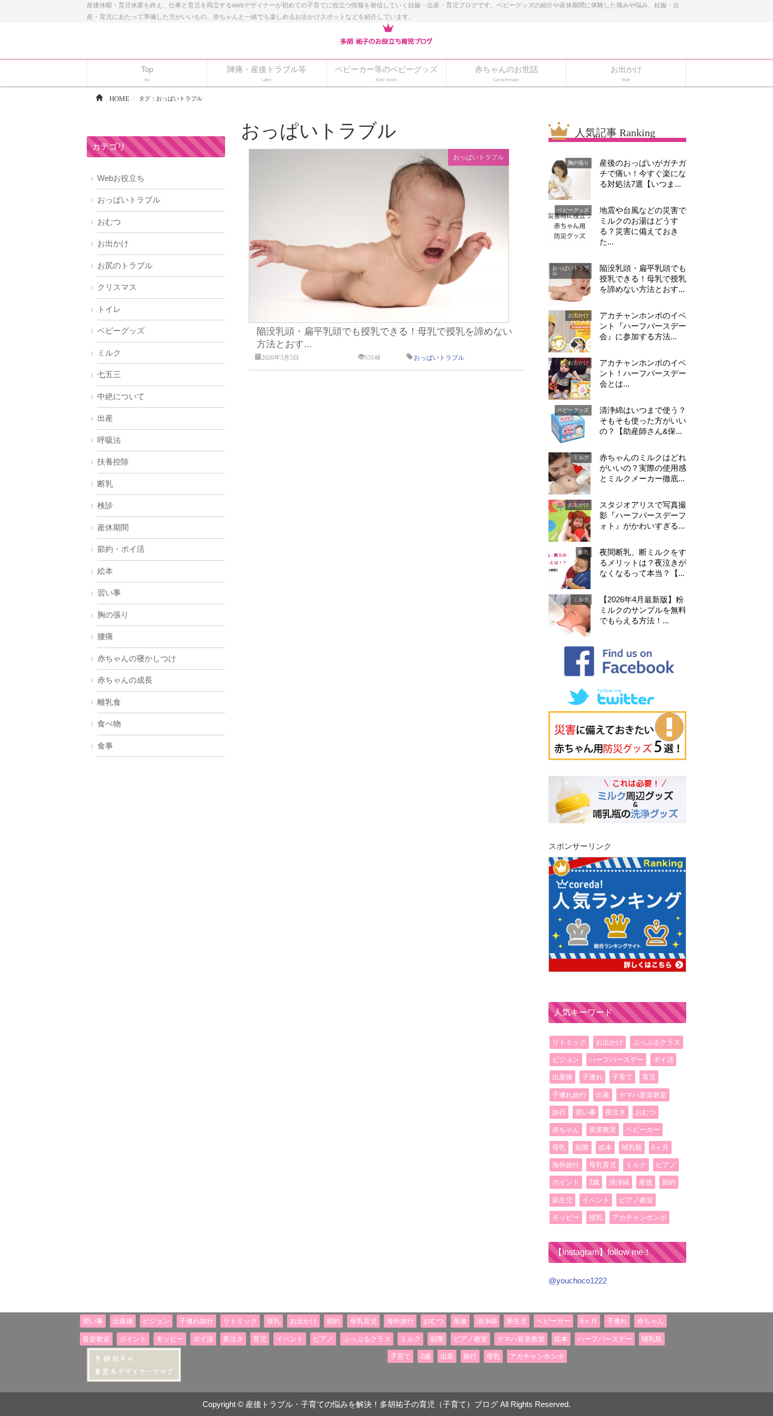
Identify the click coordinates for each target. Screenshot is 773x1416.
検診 (105, 505)
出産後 (562, 1077)
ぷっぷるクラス (656, 1042)
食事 (105, 745)
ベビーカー (643, 1130)
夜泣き (615, 1112)
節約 (669, 1182)
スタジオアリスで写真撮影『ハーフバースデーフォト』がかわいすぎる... (642, 515)
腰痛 (105, 636)
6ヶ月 (660, 1147)
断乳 (105, 483)
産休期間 (113, 527)
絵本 (105, 571)
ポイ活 (663, 1060)
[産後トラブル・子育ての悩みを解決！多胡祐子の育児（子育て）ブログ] (386, 34)
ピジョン (565, 1060)
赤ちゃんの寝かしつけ (136, 658)
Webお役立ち (121, 178)
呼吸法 (109, 440)
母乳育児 (602, 1165)
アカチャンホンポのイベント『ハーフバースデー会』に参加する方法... (642, 326)
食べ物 (109, 723)
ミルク (109, 352)
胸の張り (113, 614)
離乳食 (109, 701)
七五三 (109, 374)
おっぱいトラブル (478, 157)
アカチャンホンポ (639, 1217)
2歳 (594, 1182)
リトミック (569, 1042)
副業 (582, 1147)
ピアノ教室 (636, 1200)
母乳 (559, 1147)
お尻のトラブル (124, 265)
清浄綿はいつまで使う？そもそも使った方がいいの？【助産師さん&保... (642, 421)
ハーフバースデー (616, 1060)
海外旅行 (565, 1165)
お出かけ (113, 243)
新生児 (562, 1200)
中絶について (121, 396)
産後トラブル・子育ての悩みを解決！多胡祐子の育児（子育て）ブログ (372, 1404)
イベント (595, 1200)
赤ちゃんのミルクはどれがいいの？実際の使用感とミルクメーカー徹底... (642, 468)
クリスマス (117, 286)
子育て (622, 1077)
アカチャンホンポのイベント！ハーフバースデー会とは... (642, 373)
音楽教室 (602, 1130)
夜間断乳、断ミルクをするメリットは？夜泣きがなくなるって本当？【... (642, 563)
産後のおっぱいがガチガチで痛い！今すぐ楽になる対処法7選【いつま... (642, 173)
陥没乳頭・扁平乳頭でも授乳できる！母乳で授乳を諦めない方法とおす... (642, 279)
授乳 (596, 1217)
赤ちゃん (565, 1130)
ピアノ (666, 1165)
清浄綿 (619, 1182)
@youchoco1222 (577, 1280)
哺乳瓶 (632, 1147)
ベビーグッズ (121, 330)
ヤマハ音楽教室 (643, 1095)
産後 (646, 1182)
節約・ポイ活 (121, 548)
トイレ (109, 309)
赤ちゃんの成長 (124, 679)
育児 (649, 1077)
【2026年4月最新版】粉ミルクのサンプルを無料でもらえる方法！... (642, 610)
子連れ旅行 (569, 1095)
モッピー (565, 1217)
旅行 (559, 1112)
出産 (105, 417)
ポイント (565, 1182)
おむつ (109, 221)
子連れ (592, 1077)
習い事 (109, 592)
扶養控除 (113, 461)
